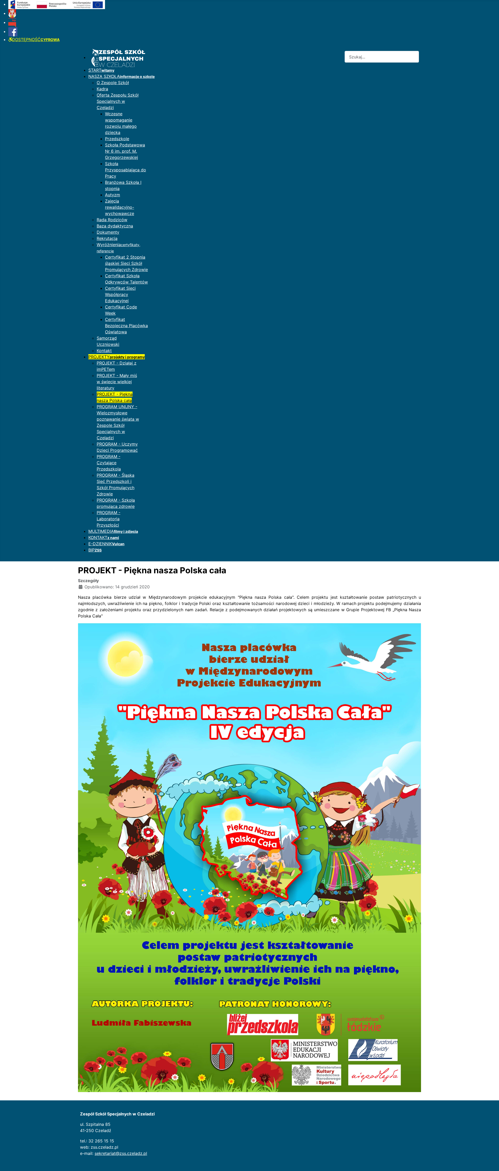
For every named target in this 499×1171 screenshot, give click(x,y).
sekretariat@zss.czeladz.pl (121, 1153)
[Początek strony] (490, 1161)
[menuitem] (56, 4)
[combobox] (382, 57)
